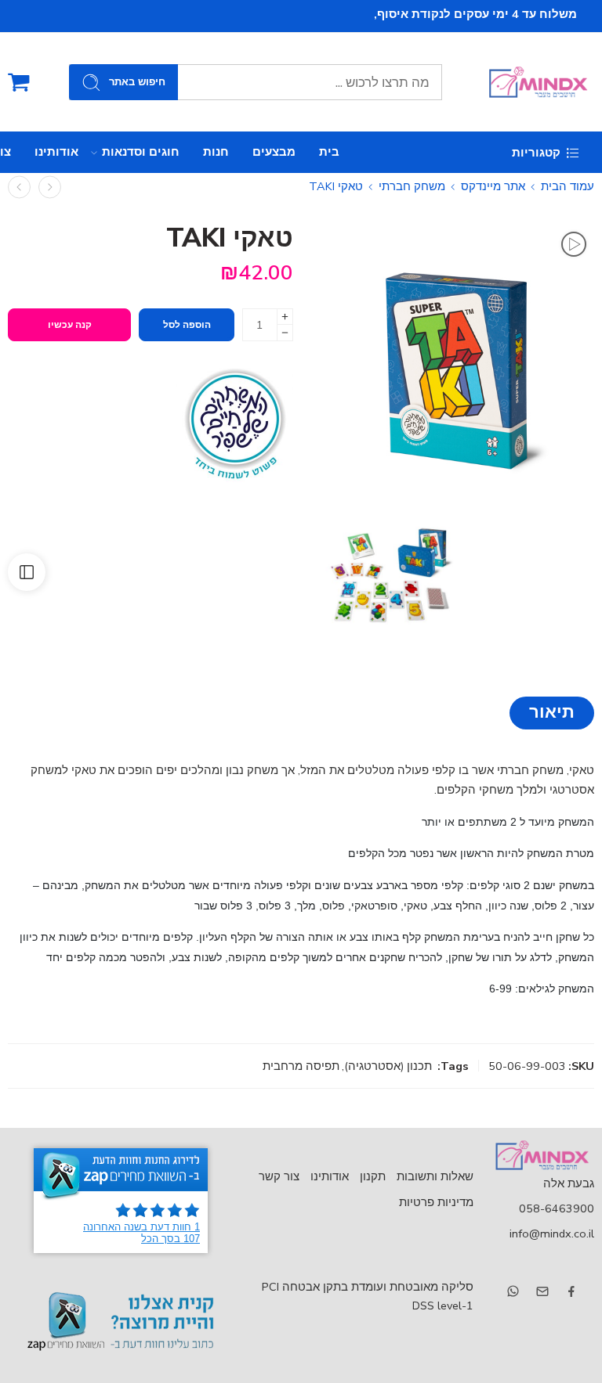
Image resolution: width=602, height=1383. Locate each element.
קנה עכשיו (70, 325)
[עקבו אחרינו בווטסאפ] (513, 1291)
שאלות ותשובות (435, 1176)
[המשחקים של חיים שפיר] (234, 422)
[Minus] (285, 333)
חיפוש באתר (137, 82)
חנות (216, 152)
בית (329, 152)
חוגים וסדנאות (141, 152)
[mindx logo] (541, 1155)
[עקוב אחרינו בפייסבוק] (571, 1291)
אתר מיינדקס (493, 186)
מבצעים (274, 152)
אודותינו (56, 152)
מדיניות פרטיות (436, 1202)
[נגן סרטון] (573, 244)
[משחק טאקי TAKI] (457, 360)
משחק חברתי (412, 186)
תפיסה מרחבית (301, 1066)
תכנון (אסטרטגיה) (388, 1066)
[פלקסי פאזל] (19, 186)
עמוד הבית (567, 186)
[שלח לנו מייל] (542, 1291)
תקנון (373, 1176)
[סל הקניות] (19, 82)
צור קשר (279, 1176)
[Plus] (285, 316)
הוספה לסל (187, 325)
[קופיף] (49, 186)
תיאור (552, 712)
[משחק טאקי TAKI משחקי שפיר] (387, 571)
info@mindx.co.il (552, 1233)
